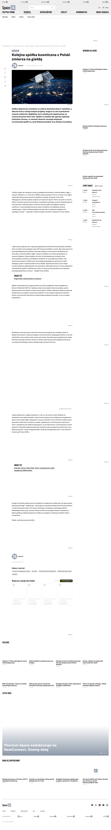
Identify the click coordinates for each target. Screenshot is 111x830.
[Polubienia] (5, 69)
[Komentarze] (5, 73)
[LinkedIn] (99, 805)
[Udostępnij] (5, 86)
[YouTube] (103, 805)
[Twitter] (95, 805)
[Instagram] (107, 805)
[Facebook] (92, 805)
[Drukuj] (5, 77)
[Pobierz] (5, 81)
